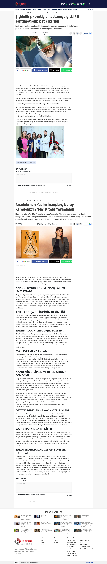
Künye (82, 538)
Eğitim (34, 9)
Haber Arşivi (83, 544)
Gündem (16, 9)
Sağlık (44, 9)
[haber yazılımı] (89, 562)
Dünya (39, 9)
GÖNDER (69, 185)
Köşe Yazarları (71, 538)
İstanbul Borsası (71, 544)
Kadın (65, 9)
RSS (17, 562)
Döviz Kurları (70, 547)
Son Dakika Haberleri (86, 549)
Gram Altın (81, 3)
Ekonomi (28, 9)
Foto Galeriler (71, 540)
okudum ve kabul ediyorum (31, 185)
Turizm (60, 9)
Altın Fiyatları (70, 549)
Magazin (54, 9)
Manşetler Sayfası (72, 542)
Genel (28, 200)
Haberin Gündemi (21, 13)
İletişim (82, 542)
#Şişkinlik (32, 162)
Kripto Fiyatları (71, 551)
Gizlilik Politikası (85, 540)
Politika (22, 9)
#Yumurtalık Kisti (21, 162)
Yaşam (70, 9)
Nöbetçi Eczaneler (72, 555)
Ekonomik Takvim (72, 553)
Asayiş (75, 9)
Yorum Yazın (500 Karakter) (23, 171)
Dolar (63, 3)
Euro (71, 3)
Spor (49, 9)
